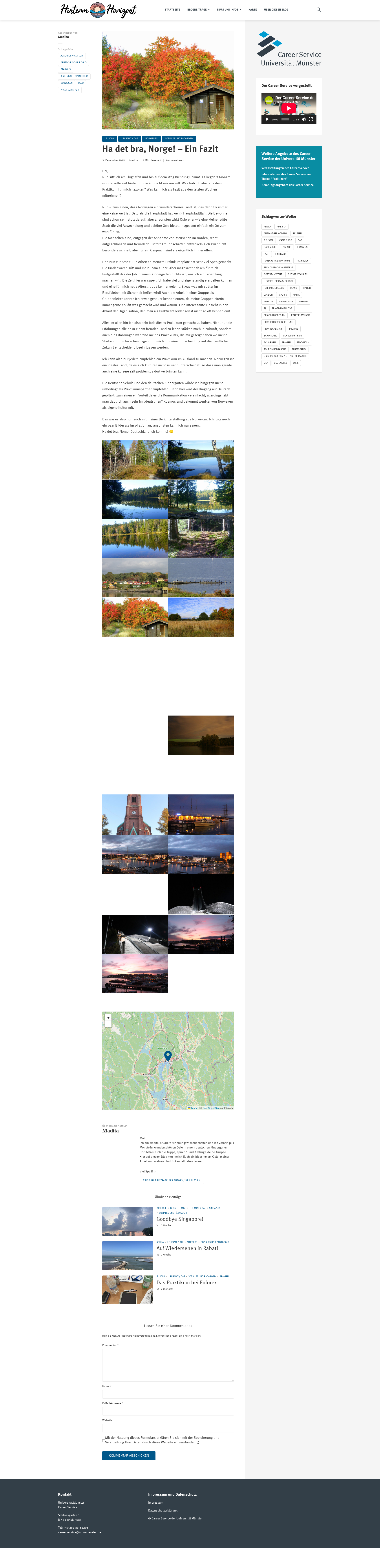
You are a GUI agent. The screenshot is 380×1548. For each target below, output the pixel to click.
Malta (296, 295)
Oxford (303, 302)
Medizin (268, 302)
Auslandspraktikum (71, 56)
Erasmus (65, 69)
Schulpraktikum (292, 336)
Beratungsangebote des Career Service (287, 185)
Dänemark (270, 247)
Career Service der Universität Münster (177, 1518)
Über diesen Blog (276, 9)
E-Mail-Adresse (112, 1403)
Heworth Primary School (278, 281)
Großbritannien (297, 274)
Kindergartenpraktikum (74, 76)
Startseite (172, 9)
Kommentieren (175, 160)
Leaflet (194, 1108)
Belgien (297, 234)
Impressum (155, 1502)
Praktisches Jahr (273, 329)
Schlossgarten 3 (69, 1515)
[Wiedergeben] (267, 119)
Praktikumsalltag (282, 308)
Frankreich (302, 261)
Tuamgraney (299, 349)
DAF (300, 240)
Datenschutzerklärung (162, 1510)
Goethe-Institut (273, 274)
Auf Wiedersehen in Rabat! (187, 1248)
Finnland (280, 254)
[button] (168, 1061)
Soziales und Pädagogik (179, 139)
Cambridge (285, 240)
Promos (293, 329)
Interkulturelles (274, 288)
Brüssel (268, 240)
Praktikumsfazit (69, 90)
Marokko (192, 1242)
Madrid (283, 295)
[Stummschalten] (303, 119)
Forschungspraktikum (277, 261)
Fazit (266, 254)
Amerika (281, 227)
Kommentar (110, 1345)
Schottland (270, 336)
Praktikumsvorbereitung (278, 322)
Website (107, 1420)
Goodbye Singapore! (180, 1219)
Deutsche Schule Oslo (73, 63)
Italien (307, 288)
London (268, 295)
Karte (252, 9)
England (286, 247)
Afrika (160, 1242)
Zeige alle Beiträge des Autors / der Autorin (171, 1180)
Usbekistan (280, 363)
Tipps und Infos (227, 9)
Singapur (214, 1208)
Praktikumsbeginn (274, 315)
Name (106, 1386)
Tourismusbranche (275, 349)
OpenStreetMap (211, 1108)
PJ (265, 308)
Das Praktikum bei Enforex (187, 1283)
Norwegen (66, 83)
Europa (110, 139)
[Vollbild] (311, 119)
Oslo (81, 83)
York (295, 363)
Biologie (161, 1208)
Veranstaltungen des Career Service (285, 168)
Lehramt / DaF (130, 139)
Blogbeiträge (197, 9)
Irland (293, 288)
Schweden (270, 343)
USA (266, 363)
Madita (63, 37)
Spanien (224, 1276)
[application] (288, 108)
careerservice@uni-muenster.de (79, 1532)
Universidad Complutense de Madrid (285, 356)
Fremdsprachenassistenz (278, 268)
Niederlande (286, 302)
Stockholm (303, 343)
